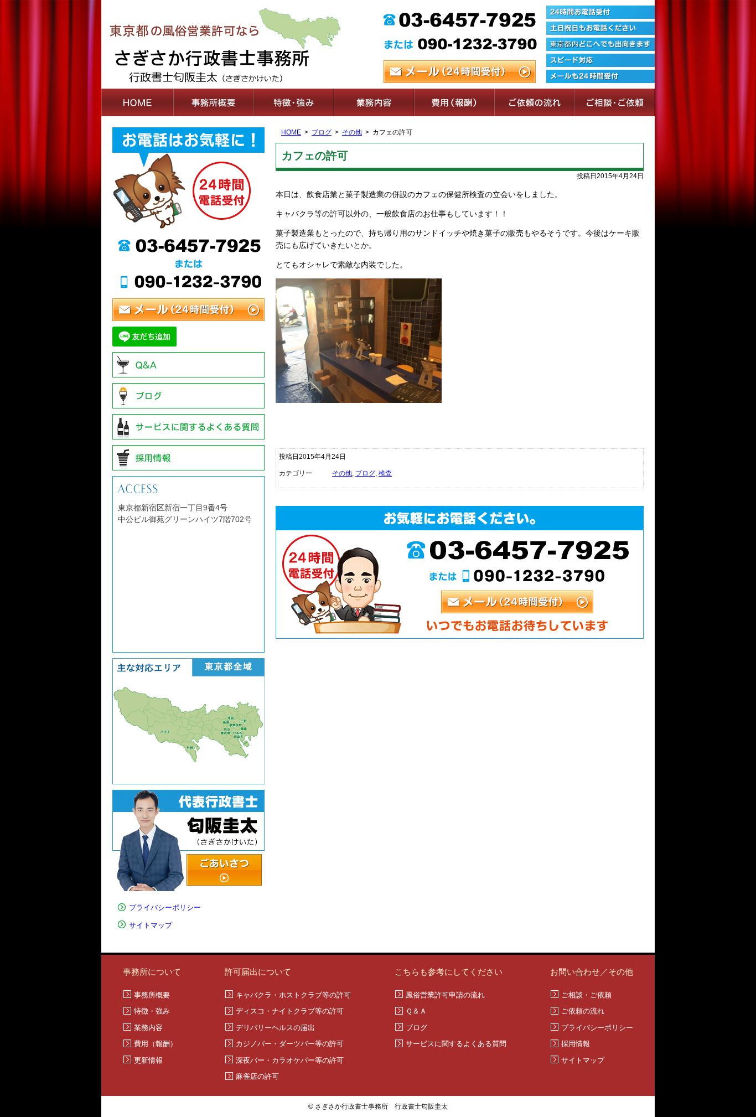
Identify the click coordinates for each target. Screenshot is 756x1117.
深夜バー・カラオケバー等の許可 (290, 1060)
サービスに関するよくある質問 (188, 426)
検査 (385, 473)
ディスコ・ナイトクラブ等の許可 (290, 1011)
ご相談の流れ (534, 102)
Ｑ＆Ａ (188, 364)
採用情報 (188, 457)
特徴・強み (293, 102)
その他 (352, 132)
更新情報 (148, 1060)
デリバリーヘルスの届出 (275, 1027)
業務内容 (374, 102)
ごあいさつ (224, 870)
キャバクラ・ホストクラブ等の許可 (293, 995)
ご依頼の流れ (582, 1011)
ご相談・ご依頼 (614, 102)
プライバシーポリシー (165, 907)
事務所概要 (213, 102)
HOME (137, 102)
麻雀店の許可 (257, 1076)
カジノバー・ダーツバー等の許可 (290, 1044)
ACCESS (188, 488)
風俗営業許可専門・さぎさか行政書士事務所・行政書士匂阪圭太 (239, 44)
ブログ (322, 132)
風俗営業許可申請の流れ (445, 995)
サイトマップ (150, 925)
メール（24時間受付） (460, 71)
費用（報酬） (454, 102)
